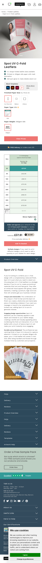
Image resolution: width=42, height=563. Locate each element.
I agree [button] (25, 555)
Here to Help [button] (9, 519)
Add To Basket (21, 244)
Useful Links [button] (9, 513)
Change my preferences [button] (25, 559)
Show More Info (30, 87)
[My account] (34, 5)
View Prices (21, 139)
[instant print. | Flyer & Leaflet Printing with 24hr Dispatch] (20, 4)
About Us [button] (8, 507)
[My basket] (39, 4)
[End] (36, 507)
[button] (29, 239)
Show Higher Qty (29, 217)
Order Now (13, 467)
